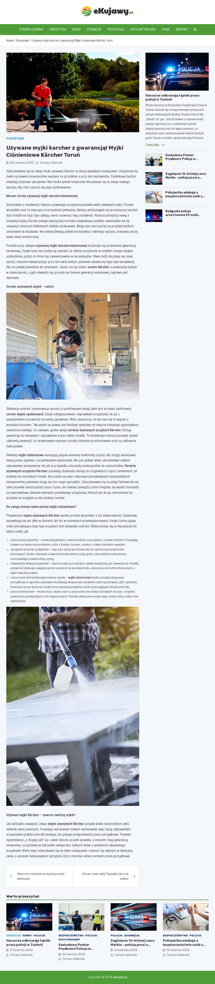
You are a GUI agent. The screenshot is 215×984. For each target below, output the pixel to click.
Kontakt (182, 29)
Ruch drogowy (69, 939)
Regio (76, 29)
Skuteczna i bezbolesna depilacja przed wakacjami (40, 876)
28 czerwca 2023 (22, 163)
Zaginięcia (132, 935)
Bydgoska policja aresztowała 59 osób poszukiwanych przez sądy (185, 215)
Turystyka (57, 29)
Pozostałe (116, 29)
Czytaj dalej (153, 144)
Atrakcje (94, 29)
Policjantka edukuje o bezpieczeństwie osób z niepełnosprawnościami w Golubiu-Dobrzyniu (185, 198)
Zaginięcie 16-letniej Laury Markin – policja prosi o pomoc (185, 177)
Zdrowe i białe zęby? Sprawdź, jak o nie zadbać (105, 876)
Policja (39, 935)
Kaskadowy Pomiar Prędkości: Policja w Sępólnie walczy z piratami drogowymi (185, 161)
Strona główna (31, 29)
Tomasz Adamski (51, 163)
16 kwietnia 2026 (73, 954)
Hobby (27, 935)
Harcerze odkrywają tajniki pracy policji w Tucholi (28, 943)
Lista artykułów (142, 29)
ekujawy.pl (120, 977)
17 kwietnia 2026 (21, 950)
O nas (166, 29)
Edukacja (13, 935)
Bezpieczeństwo (71, 935)
